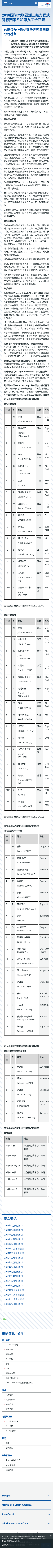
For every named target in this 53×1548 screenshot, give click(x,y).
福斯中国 (9, 1354)
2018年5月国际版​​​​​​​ (12, 1267)
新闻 (4, 1438)
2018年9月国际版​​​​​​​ (12, 1285)
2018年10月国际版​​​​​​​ (13, 1290)
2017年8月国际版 (12, 1244)
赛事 (7, 1443)
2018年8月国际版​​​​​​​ (12, 1281)
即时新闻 (9, 1448)
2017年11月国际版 (13, 1248)
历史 (7, 1368)
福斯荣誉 (9, 1470)
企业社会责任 (11, 1431)
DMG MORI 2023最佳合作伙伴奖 (19, 1382)
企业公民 (9, 1426)
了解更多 (5, 1545)
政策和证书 (7, 1455)
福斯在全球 (10, 1373)
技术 (4, 1390)
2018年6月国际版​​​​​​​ (12, 1271)
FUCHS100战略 (12, 1344)
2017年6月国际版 (12, 1239)
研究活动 (9, 1409)
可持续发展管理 (12, 1421)
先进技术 (9, 1395)
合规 (7, 1363)
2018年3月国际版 (12, 1257)
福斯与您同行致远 (13, 1378)
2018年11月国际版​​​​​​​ (13, 1294)
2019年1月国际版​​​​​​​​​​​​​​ (12, 1304)
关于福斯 (6, 1339)
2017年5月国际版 (12, 1234)
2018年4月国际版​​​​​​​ (12, 1262)
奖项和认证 (10, 1399)
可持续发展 (7, 1416)
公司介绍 (9, 1349)
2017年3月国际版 (12, 1230)
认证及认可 (10, 1465)
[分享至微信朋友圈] (4, 1319)
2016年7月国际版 (12, 1225)
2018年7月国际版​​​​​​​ (12, 1276)
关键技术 (9, 1404)
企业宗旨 (9, 1359)
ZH (10, 3)
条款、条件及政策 (13, 1460)
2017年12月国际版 (13, 1253)
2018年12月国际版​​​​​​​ (13, 1299)
